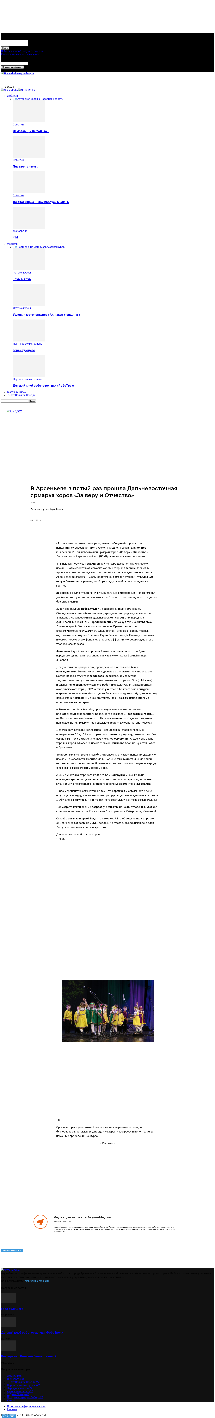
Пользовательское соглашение (20, 54)
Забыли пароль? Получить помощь (22, 51)
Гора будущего (24, 350)
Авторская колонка (29, 98)
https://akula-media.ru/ (62, 1221)
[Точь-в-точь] (29, 269)
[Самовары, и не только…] (29, 121)
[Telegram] (94, 531)
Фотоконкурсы (56, 246)
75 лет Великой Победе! (21, 395)
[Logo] (9, 90)
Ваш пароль (35, 44)
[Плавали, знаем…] (29, 156)
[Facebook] (73, 531)
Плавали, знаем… (25, 166)
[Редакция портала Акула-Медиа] (42, 1228)
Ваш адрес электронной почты (47, 63)
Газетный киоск (16, 392)
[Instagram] (60, 1237)
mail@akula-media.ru (37, 1280)
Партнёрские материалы (32, 246)
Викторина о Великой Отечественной (28, 1356)
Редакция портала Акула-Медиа (47, 509)
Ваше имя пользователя (42, 41)
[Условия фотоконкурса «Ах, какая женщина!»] (29, 304)
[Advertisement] (69, 81)
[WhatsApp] (105, 531)
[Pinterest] (84, 531)
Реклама (12, 1409)
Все (15, 98)
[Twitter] (115, 531)
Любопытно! (20, 230)
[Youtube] (75, 1237)
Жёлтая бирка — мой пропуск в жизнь (41, 202)
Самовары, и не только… (31, 131)
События (12, 95)
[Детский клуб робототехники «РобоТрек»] (29, 376)
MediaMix (12, 243)
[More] (136, 531)
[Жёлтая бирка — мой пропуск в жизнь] (29, 192)
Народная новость (52, 98)
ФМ (15, 237)
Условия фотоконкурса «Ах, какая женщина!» (46, 314)
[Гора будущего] (29, 340)
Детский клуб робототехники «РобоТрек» (44, 385)
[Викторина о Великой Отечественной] (8, 1349)
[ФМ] (29, 227)
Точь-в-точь (22, 279)
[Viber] (126, 531)
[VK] (63, 531)
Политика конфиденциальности (26, 1406)
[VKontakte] (70, 1237)
